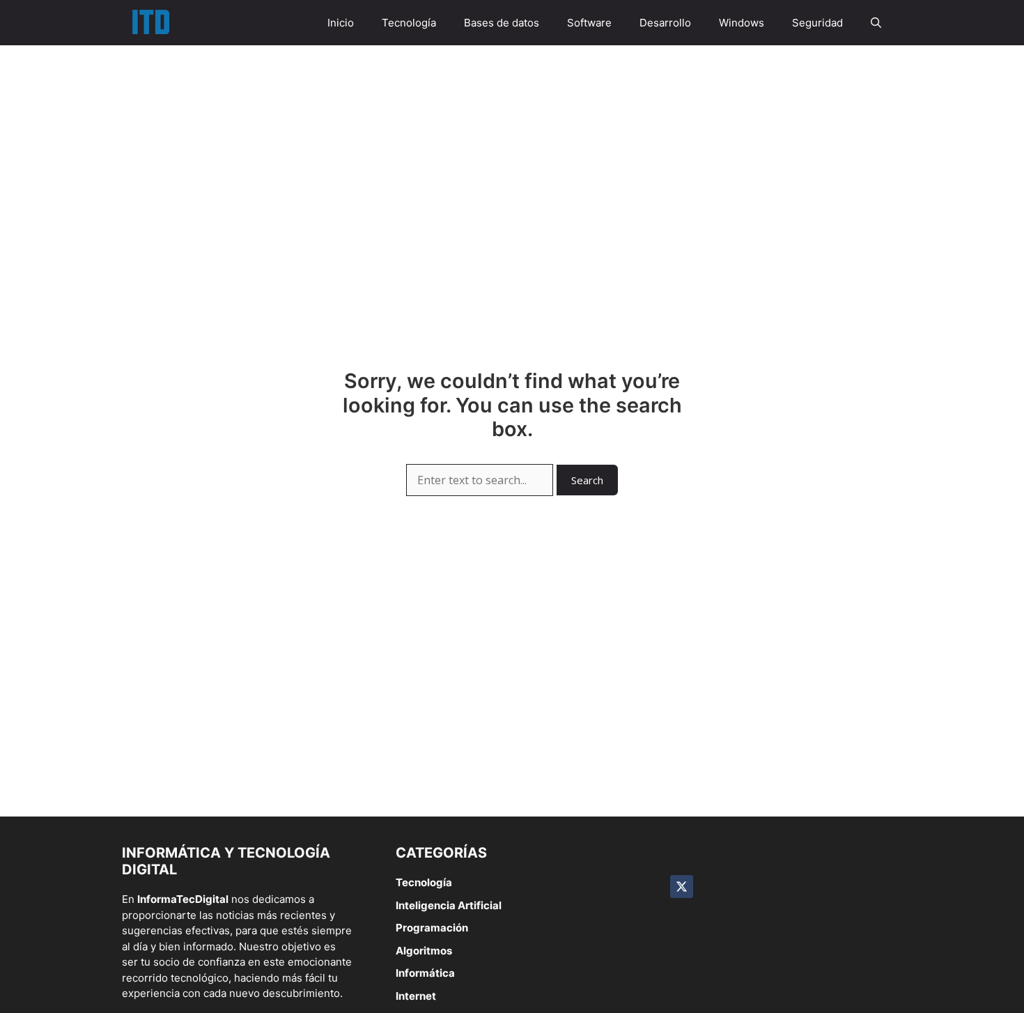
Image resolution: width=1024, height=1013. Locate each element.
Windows (741, 22)
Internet (416, 996)
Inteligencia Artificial (449, 905)
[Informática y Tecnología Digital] (150, 22)
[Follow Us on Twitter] (681, 886)
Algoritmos (424, 950)
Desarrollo (665, 22)
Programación (432, 927)
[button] (876, 22)
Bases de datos (501, 22)
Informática (425, 973)
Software (589, 22)
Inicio (340, 22)
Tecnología (409, 22)
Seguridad (817, 22)
